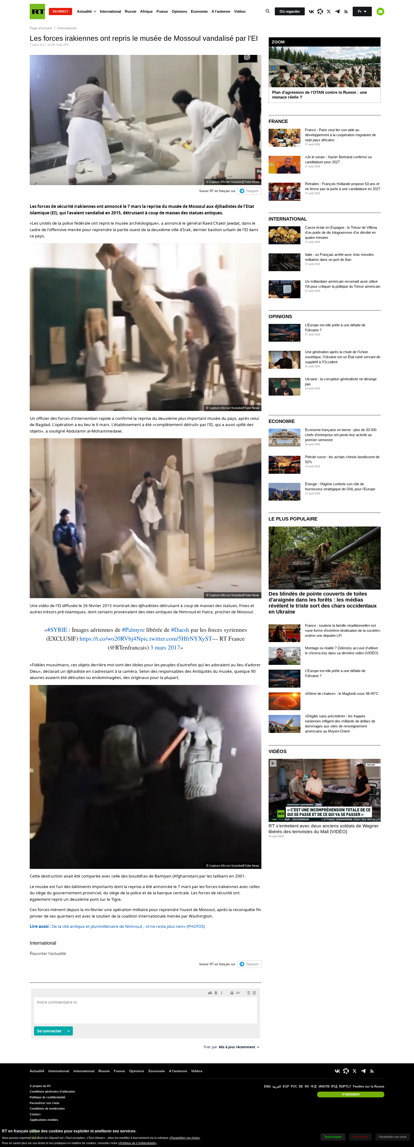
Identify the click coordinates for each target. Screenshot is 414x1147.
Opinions (179, 11)
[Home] (37, 11)
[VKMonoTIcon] (311, 11)
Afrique (146, 11)
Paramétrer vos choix (44, 1103)
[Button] (380, 11)
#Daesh (180, 629)
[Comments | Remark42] (145, 1020)
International (110, 11)
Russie (130, 11)
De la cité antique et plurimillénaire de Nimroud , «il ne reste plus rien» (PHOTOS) (117, 926)
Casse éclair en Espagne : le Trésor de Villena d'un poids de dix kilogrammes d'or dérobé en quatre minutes (341, 232)
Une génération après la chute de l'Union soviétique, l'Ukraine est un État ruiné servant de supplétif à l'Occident (342, 357)
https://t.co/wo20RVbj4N (110, 638)
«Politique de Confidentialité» (137, 1143)
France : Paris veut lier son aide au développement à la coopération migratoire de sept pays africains (340, 135)
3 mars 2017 (165, 647)
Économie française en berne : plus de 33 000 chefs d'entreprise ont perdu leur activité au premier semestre (340, 435)
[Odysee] (320, 11)
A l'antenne (221, 11)
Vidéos (240, 11)
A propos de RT (40, 1086)
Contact (35, 1114)
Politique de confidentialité (47, 1097)
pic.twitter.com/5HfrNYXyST (176, 638)
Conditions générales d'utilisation (52, 1091)
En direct (60, 11)
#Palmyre (133, 629)
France (162, 11)
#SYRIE (57, 629)
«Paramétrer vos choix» (184, 1138)
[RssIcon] (346, 11)
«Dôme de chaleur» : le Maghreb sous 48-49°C (342, 693)
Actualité (84, 11)
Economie (199, 11)
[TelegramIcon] (337, 11)
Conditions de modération (47, 1108)
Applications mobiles (44, 1120)
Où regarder (290, 11)
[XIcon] (329, 11)
